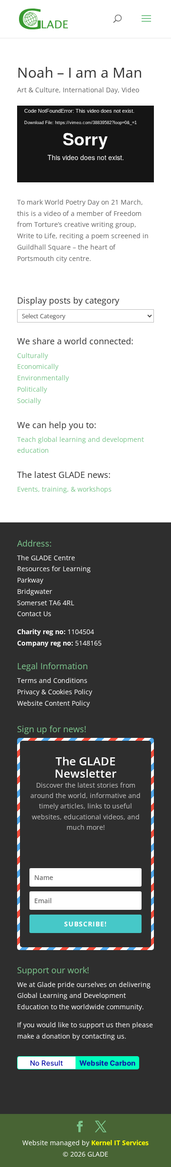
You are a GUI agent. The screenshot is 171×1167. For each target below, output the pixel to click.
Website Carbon (107, 1063)
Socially (29, 400)
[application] (85, 144)
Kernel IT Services (120, 1142)
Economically (37, 366)
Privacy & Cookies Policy (54, 691)
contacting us (103, 1036)
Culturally (32, 355)
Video (130, 89)
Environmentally (43, 377)
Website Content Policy (53, 703)
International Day (90, 89)
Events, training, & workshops (64, 489)
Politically (32, 389)
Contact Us (34, 613)
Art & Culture (38, 89)
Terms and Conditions (52, 680)
